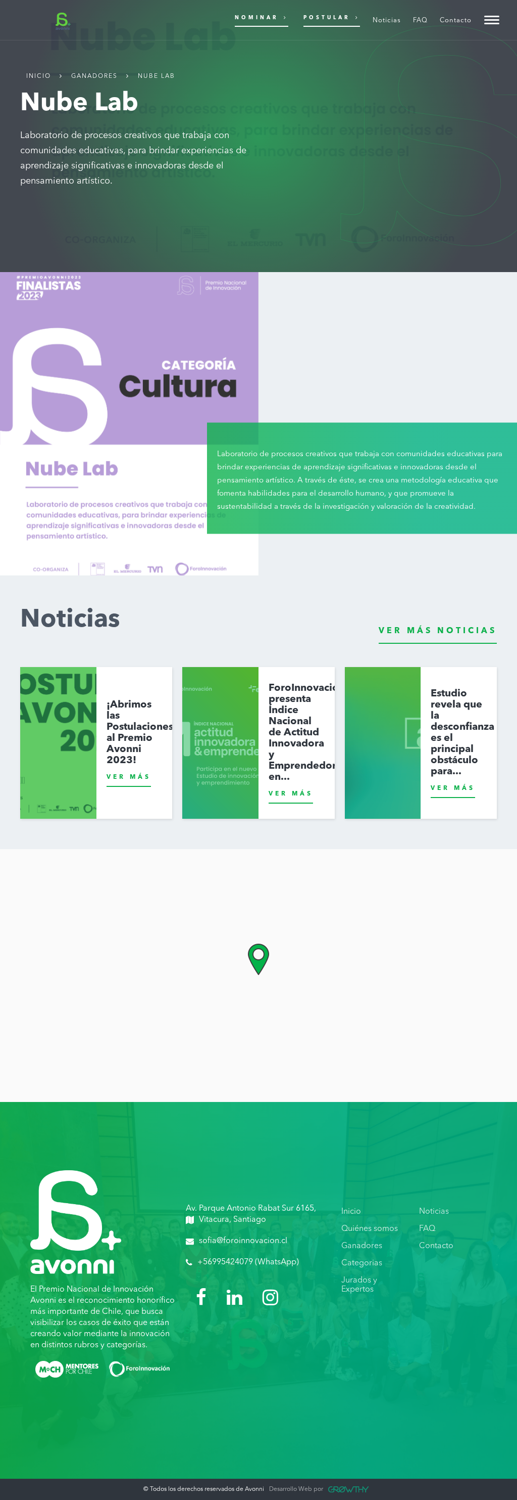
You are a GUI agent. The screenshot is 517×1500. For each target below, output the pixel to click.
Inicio (38, 76)
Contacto (436, 1246)
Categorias (361, 1263)
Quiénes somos (369, 1229)
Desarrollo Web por (296, 1489)
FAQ (427, 1229)
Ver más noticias (438, 631)
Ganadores (94, 76)
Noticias (434, 1212)
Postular (326, 17)
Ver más (129, 777)
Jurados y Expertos (359, 1285)
